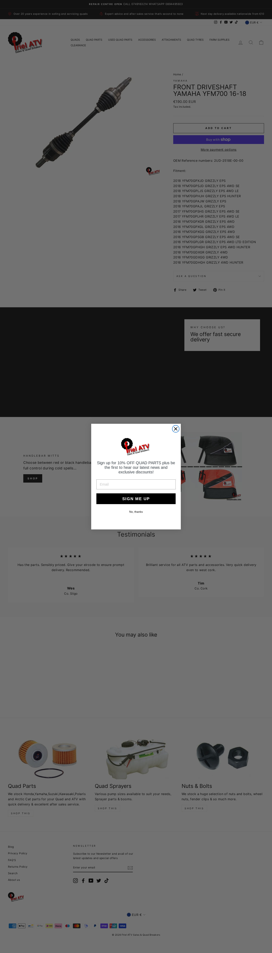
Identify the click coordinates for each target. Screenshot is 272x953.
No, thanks (136, 511)
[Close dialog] (175, 428)
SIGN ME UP (136, 499)
